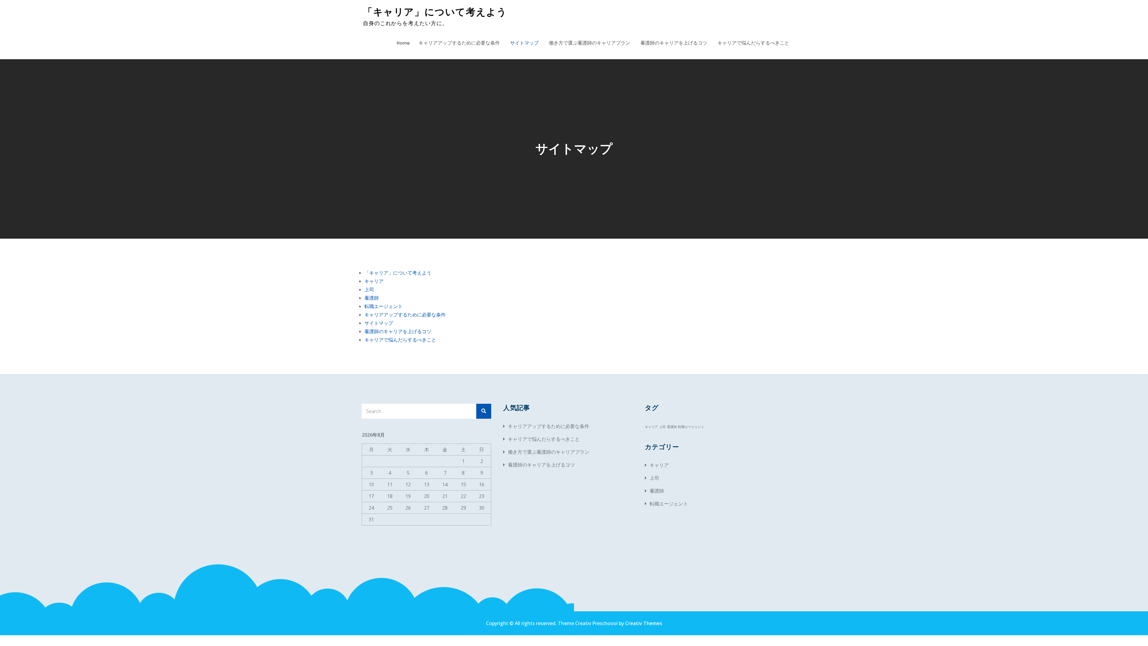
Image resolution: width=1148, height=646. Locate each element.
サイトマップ (524, 43)
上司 (369, 289)
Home (403, 43)
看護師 (371, 298)
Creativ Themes (643, 623)
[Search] (483, 411)
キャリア (374, 281)
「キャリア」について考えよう (435, 12)
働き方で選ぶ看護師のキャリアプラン (589, 43)
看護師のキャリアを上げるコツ (673, 43)
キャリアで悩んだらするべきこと (753, 43)
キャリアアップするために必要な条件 (459, 43)
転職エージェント (383, 306)
